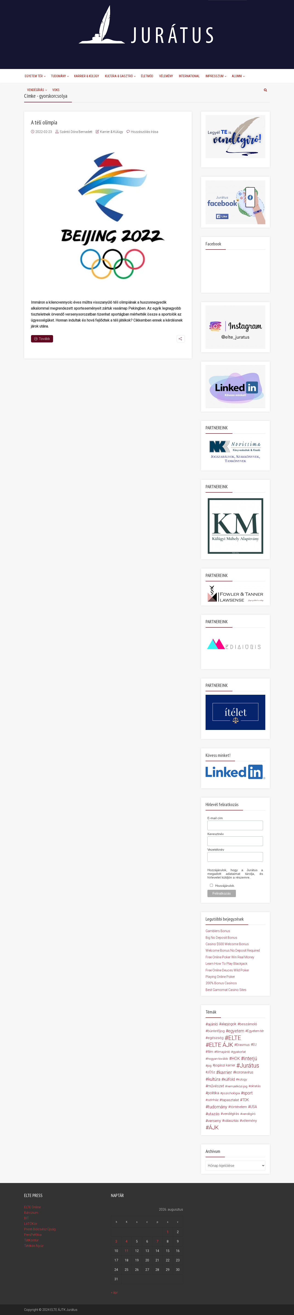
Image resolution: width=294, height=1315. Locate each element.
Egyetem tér (255, 1031)
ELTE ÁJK (221, 1045)
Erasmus (243, 1045)
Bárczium (31, 1213)
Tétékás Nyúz (33, 1246)
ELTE (234, 1038)
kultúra (214, 1079)
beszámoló (248, 1024)
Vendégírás (35, 90)
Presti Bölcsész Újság (40, 1229)
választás (231, 1121)
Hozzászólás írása (144, 132)
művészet (216, 1086)
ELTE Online (32, 1207)
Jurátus (249, 1065)
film (210, 1052)
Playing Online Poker (220, 977)
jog (209, 1065)
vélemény (249, 1121)
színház (212, 1100)
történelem (238, 1107)
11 (126, 1251)
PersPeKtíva (33, 1235)
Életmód (147, 76)
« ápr (114, 1292)
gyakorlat (239, 1052)
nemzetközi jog (237, 1086)
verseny (214, 1120)
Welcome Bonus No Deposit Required (233, 950)
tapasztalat (230, 1100)
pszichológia (231, 1093)
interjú (250, 1058)
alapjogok (228, 1024)
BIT (26, 1218)
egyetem (236, 1030)
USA (253, 1107)
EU (255, 1045)
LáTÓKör (30, 1224)
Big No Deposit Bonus (221, 937)
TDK (245, 1100)
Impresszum (214, 76)
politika (213, 1093)
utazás (214, 1113)
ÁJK (214, 1127)
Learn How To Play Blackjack (226, 963)
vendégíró (248, 1114)
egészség (215, 1038)
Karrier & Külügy (86, 76)
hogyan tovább (217, 1058)
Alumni (237, 76)
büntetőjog (216, 1031)
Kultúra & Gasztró (119, 76)
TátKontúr (31, 1240)
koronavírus (244, 1072)
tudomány (217, 1106)
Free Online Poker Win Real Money (230, 957)
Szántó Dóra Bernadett (76, 132)
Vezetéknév (215, 849)
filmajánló (223, 1052)
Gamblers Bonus (218, 931)
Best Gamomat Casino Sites (226, 990)
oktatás (255, 1086)
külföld (229, 1079)
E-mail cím (215, 818)
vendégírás (231, 1114)
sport (248, 1093)
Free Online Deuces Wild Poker (227, 970)
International (189, 76)
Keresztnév (215, 834)
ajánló (213, 1024)
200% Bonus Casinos (221, 983)
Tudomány (58, 76)
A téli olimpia (44, 122)
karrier (225, 1072)
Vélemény (166, 76)
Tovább (44, 339)
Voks (55, 90)
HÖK (236, 1058)
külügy (242, 1079)
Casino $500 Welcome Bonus (227, 944)
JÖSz (211, 1072)
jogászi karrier (225, 1065)
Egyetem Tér (34, 76)
